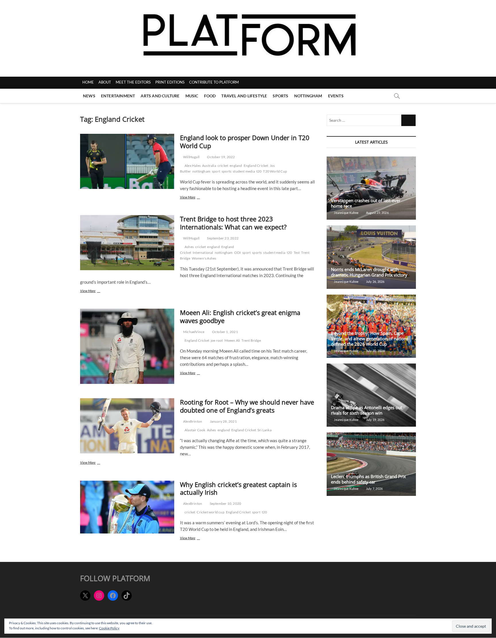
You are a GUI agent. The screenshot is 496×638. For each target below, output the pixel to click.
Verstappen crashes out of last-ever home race (365, 203)
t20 (259, 171)
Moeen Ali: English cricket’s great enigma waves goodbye (240, 316)
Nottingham (308, 95)
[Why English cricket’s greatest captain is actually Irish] (127, 507)
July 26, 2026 (374, 281)
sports (226, 171)
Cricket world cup (210, 512)
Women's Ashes (204, 258)
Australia (209, 165)
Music (191, 95)
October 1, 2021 (225, 332)
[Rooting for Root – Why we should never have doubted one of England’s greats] (127, 425)
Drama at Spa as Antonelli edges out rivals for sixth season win (366, 410)
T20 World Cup (275, 171)
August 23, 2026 (376, 212)
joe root (217, 340)
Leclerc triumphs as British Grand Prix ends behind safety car (368, 479)
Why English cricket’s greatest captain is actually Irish (238, 488)
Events (336, 95)
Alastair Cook (195, 430)
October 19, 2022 (220, 157)
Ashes (189, 247)
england (236, 165)
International (203, 252)
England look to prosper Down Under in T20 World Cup (244, 141)
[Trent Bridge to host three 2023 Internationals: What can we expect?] (127, 242)
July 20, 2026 (374, 351)
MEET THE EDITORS (133, 82)
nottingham (201, 171)
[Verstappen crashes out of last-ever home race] (371, 188)
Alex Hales (193, 165)
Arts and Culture (160, 95)
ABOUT (104, 82)
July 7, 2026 (374, 488)
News (89, 95)
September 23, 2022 (222, 238)
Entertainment (118, 95)
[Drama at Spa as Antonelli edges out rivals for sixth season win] (371, 395)
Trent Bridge (251, 340)
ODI (237, 252)
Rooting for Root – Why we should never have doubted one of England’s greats (247, 406)
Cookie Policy (109, 628)
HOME (88, 82)
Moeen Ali (232, 340)
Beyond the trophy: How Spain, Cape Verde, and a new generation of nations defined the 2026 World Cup (369, 338)
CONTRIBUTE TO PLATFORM (214, 82)
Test (297, 252)
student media (244, 171)
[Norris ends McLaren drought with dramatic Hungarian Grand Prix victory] (371, 257)
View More (193, 198)
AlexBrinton (192, 421)
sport (216, 171)
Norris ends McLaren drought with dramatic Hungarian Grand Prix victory (369, 272)
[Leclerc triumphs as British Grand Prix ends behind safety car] (371, 464)
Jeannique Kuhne (346, 212)
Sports (280, 95)
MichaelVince (194, 332)
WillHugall (191, 157)
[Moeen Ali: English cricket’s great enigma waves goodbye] (127, 346)
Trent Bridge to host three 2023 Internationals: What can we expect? (233, 222)
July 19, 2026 (374, 420)
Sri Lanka (264, 430)
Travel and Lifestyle (244, 95)
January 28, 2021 (223, 421)
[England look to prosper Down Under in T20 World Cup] (127, 161)
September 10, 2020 (225, 503)
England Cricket (256, 165)
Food (210, 95)
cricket (223, 165)
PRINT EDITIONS (170, 82)
